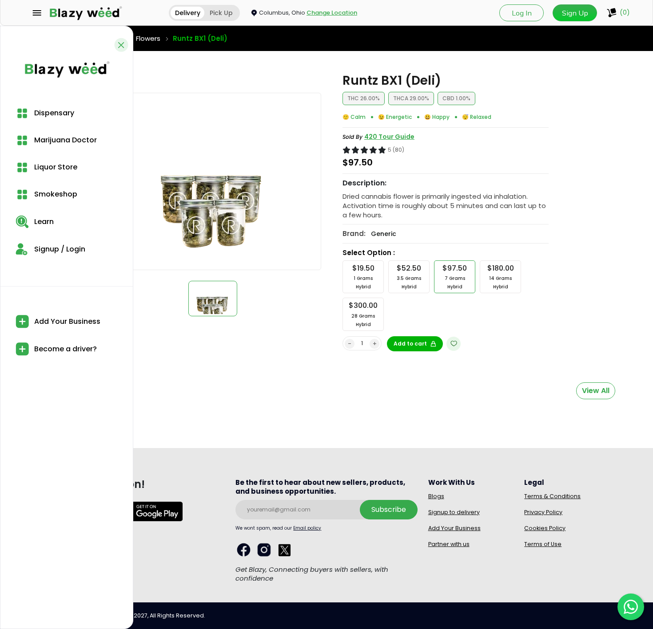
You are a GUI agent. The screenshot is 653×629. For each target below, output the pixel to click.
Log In (522, 12)
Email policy (307, 528)
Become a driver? (64, 349)
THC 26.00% (363, 98)
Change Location (332, 12)
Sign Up (575, 12)
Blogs (436, 496)
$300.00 (363, 313)
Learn (43, 221)
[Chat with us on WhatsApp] (630, 607)
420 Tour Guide (389, 136)
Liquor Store (54, 167)
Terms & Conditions (552, 496)
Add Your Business (66, 321)
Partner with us (449, 544)
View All (595, 390)
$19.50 (363, 276)
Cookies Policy (544, 528)
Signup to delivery (454, 512)
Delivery (187, 12)
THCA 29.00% (411, 98)
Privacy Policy (543, 512)
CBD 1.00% (456, 98)
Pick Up (221, 12)
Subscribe (388, 509)
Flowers (148, 38)
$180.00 (500, 276)
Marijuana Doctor (64, 140)
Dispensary (53, 113)
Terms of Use (542, 544)
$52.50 (409, 276)
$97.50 (454, 276)
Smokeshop (54, 194)
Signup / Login (58, 249)
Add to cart (410, 343)
